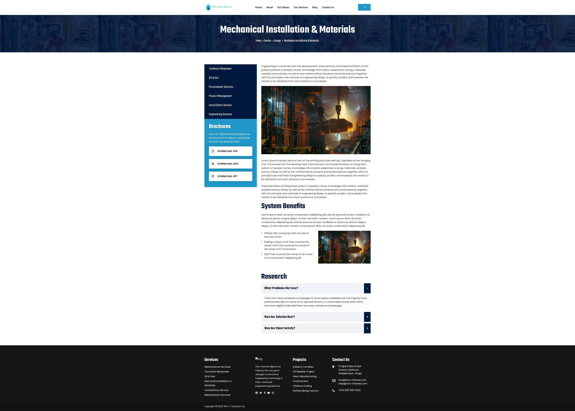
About (269, 7)
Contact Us (328, 7)
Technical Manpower (220, 68)
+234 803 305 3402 (349, 390)
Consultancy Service (220, 105)
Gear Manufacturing (305, 376)
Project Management (220, 96)
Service (267, 40)
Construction (300, 381)
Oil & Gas (214, 78)
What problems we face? (281, 288)
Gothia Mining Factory (306, 390)
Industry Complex (303, 367)
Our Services (301, 7)
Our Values (283, 7)
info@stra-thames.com (352, 380)
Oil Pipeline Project (304, 371)
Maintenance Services (217, 367)
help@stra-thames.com (352, 383)
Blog (314, 7)
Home (258, 7)
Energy (277, 40)
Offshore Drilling (302, 386)
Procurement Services (221, 87)
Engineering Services (220, 114)
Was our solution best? (279, 316)
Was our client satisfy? (279, 328)
